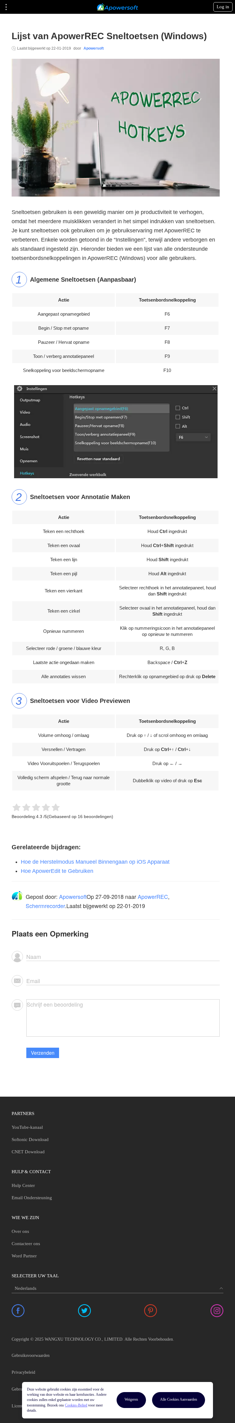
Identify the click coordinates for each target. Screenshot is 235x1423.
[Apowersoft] (117, 7)
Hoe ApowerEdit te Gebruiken (57, 871)
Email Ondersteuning (32, 1197)
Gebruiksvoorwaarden (31, 1355)
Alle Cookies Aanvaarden (178, 1399)
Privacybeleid (23, 1372)
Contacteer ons (26, 1243)
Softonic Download (30, 1139)
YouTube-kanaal (27, 1127)
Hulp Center (23, 1185)
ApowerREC (153, 896)
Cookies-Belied (76, 1405)
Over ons (20, 1231)
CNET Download (28, 1151)
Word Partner (24, 1255)
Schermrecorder (45, 906)
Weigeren (131, 1399)
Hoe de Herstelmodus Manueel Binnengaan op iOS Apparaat (95, 862)
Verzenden (42, 1052)
